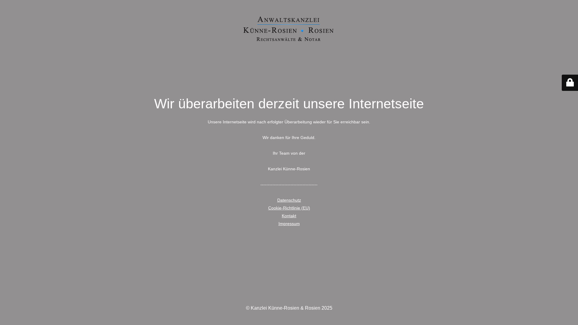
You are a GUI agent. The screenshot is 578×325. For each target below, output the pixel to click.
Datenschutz (289, 200)
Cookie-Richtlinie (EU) (289, 208)
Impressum (289, 223)
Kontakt (289, 215)
